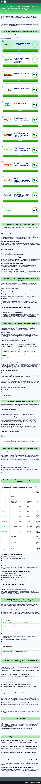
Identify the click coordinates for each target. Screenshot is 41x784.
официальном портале (5, 608)
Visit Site (20, 50)
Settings (26, 782)
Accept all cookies (35, 782)
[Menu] (1, 1)
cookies (6, 782)
